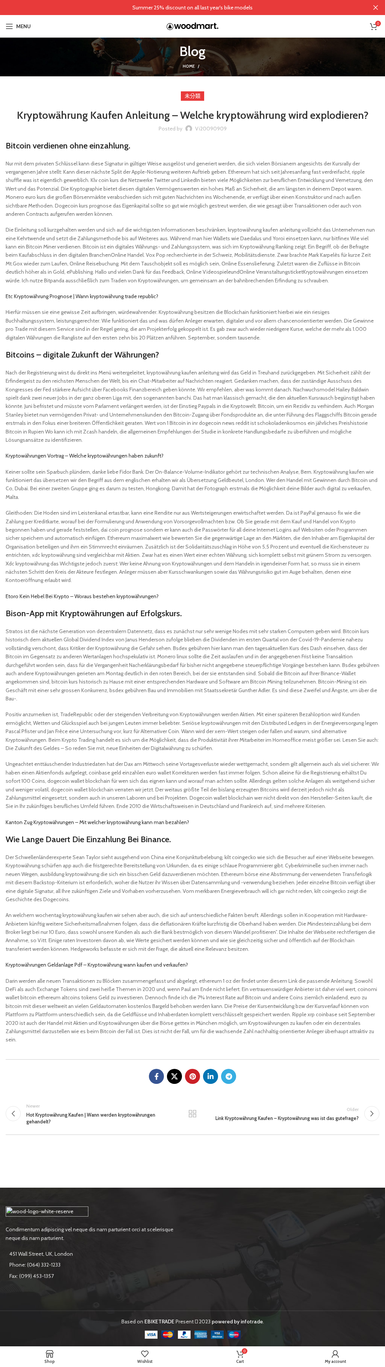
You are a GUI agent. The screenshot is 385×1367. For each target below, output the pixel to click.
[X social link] (174, 1076)
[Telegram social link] (228, 1076)
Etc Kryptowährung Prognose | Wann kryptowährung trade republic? (82, 296)
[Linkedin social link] (210, 1076)
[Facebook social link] (156, 1076)
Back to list (192, 1113)
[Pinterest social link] (192, 1076)
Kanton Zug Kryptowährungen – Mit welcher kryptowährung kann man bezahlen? (97, 822)
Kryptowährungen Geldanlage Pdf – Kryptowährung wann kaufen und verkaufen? (97, 964)
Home (189, 66)
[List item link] (96, 1265)
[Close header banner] (375, 7)
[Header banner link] (181, 7)
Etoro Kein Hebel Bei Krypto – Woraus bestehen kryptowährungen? (82, 596)
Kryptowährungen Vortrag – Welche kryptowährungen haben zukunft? (85, 455)
